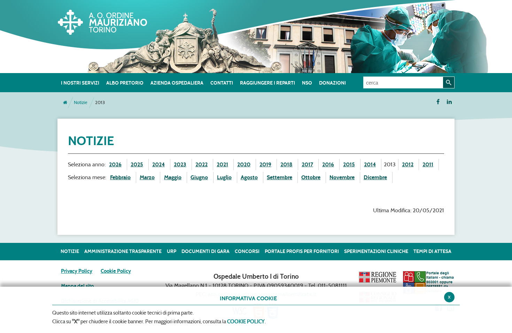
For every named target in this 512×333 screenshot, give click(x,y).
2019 (265, 164)
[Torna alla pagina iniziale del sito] (65, 103)
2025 (137, 164)
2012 (407, 164)
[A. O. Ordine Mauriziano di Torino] (109, 20)
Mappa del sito (77, 286)
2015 (349, 164)
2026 (115, 164)
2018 (286, 164)
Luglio (224, 177)
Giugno (199, 177)
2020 (243, 164)
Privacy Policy (76, 271)
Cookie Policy (116, 271)
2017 (307, 164)
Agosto (249, 177)
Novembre (342, 177)
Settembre (279, 177)
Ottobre (310, 177)
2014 (370, 164)
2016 (328, 164)
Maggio (172, 177)
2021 (222, 164)
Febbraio (120, 177)
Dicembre (375, 177)
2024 (158, 164)
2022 (201, 164)
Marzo (147, 177)
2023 (180, 164)
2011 (427, 164)
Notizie (80, 102)
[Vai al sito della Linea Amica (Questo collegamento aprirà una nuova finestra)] (428, 282)
